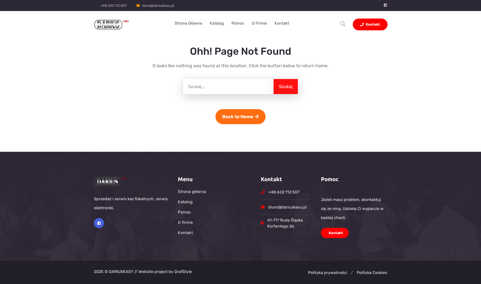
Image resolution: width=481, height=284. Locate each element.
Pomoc (237, 23)
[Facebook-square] (99, 223)
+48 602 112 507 (113, 6)
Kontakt (282, 23)
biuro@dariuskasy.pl (158, 6)
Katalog (217, 23)
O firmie (259, 23)
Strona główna (188, 23)
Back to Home (237, 116)
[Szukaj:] (228, 86)
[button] (352, 272)
